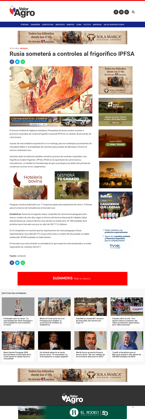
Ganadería (35, 25)
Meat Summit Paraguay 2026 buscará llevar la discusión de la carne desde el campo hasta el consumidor (17, 355)
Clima (78, 25)
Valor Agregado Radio (114, 25)
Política (87, 25)
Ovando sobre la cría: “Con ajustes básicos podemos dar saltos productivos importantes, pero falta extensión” (126, 321)
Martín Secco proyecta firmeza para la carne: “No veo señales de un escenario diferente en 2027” (90, 354)
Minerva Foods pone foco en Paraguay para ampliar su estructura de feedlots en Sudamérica (52, 321)
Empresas (97, 25)
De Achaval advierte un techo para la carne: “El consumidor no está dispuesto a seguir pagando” (54, 354)
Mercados (60, 25)
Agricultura (47, 25)
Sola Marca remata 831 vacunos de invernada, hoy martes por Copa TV (90, 320)
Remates (70, 25)
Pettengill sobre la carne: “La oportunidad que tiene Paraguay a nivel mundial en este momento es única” (18, 321)
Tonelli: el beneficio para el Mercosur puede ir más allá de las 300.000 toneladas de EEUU (126, 354)
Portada (25, 25)
